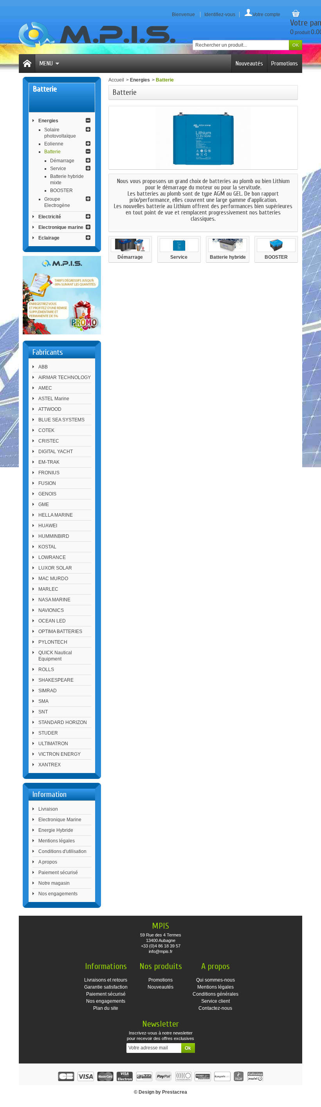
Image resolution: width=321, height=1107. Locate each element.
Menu (46, 63)
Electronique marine (60, 227)
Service (58, 168)
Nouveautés (249, 63)
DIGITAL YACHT (55, 451)
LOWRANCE (52, 557)
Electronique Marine (59, 819)
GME (43, 504)
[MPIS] (97, 35)
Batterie (52, 151)
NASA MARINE (54, 599)
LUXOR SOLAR (55, 568)
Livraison (48, 809)
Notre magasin (54, 883)
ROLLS (46, 669)
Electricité (49, 217)
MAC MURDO (53, 578)
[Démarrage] (130, 245)
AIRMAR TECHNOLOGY (64, 377)
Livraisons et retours (105, 980)
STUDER (48, 733)
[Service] (179, 245)
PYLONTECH (52, 642)
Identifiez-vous (219, 14)
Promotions (284, 63)
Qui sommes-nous (215, 980)
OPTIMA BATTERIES (60, 631)
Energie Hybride (55, 830)
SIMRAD (47, 690)
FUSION (47, 483)
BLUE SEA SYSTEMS (61, 420)
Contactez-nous (215, 1008)
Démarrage (62, 160)
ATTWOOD (49, 409)
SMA (43, 701)
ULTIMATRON (53, 743)
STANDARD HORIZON (62, 722)
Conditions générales (215, 994)
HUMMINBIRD (53, 536)
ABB (43, 367)
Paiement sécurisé (58, 872)
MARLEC (48, 589)
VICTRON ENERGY (59, 754)
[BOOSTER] (276, 245)
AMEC (45, 388)
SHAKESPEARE (56, 680)
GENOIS (47, 494)
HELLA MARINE (55, 515)
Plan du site (105, 1008)
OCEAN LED (52, 621)
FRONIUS (49, 472)
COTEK (46, 430)
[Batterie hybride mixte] (227, 245)
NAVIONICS (51, 610)
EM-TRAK (49, 462)
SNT (43, 712)
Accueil (116, 80)
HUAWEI (47, 525)
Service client (215, 1001)
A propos (47, 862)
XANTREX (49, 765)
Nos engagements (58, 893)
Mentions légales (56, 841)
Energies (48, 120)
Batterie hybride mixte (228, 257)
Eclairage (49, 238)
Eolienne (53, 144)
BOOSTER (61, 190)
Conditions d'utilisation (62, 851)
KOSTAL (47, 547)
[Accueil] (27, 63)
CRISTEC (48, 441)
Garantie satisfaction (106, 987)
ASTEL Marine (53, 398)
